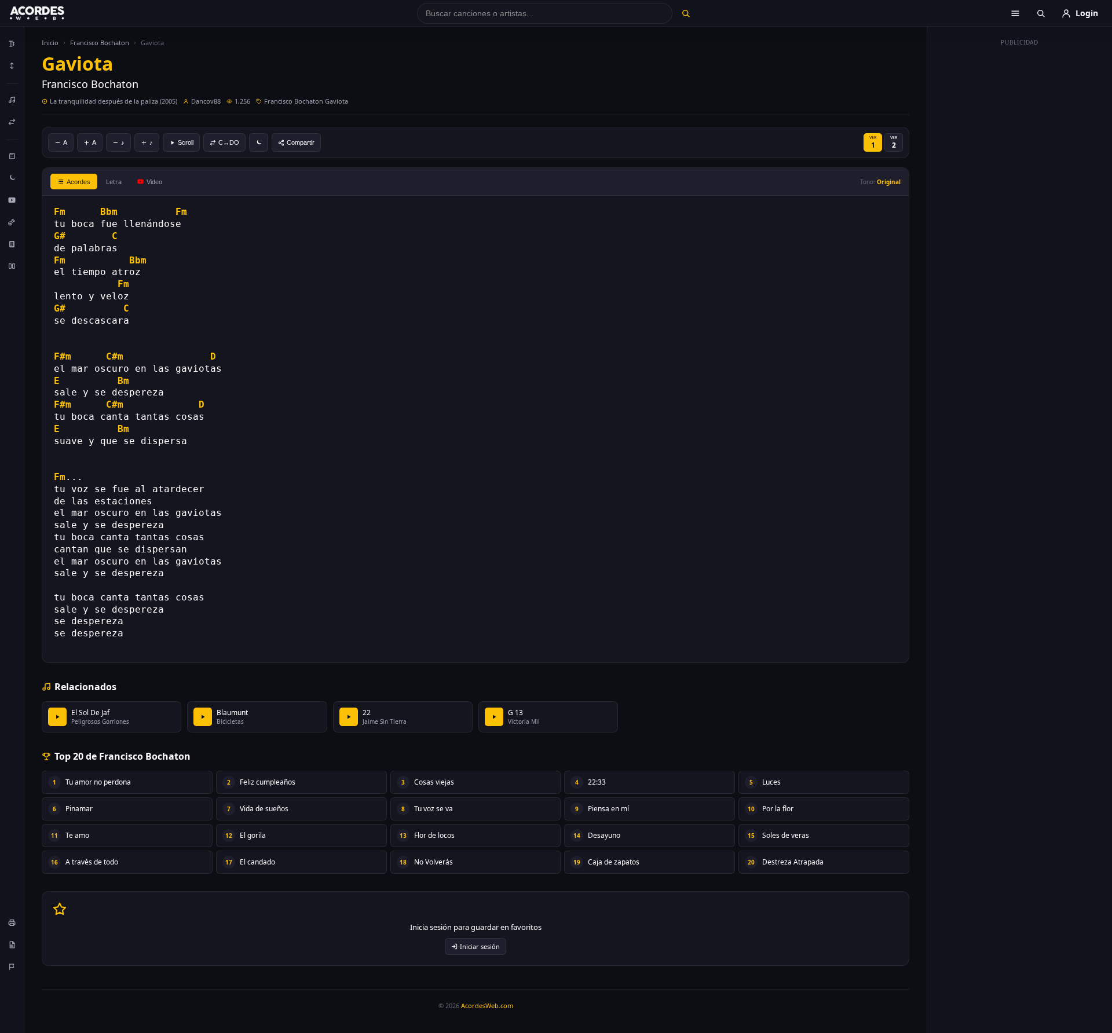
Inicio (50, 42)
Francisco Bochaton (99, 42)
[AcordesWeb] (51, 13)
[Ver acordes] (12, 244)
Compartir (300, 142)
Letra (114, 181)
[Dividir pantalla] (12, 266)
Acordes (78, 181)
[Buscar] (685, 13)
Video (154, 181)
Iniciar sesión (480, 946)
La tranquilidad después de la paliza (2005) (113, 101)
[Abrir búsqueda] (1041, 13)
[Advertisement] (1020, 224)
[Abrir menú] (1015, 13)
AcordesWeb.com (487, 1005)
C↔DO (228, 142)
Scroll (185, 142)
